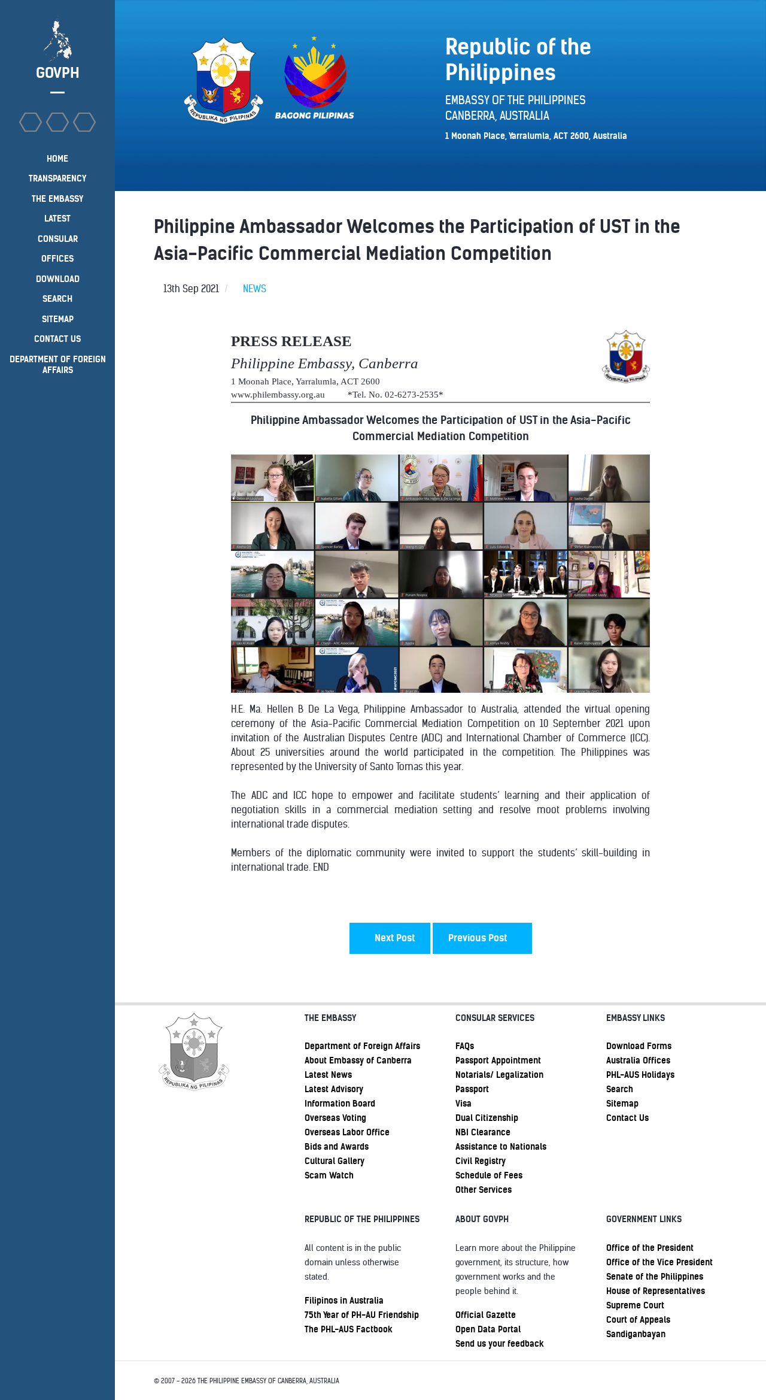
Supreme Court (635, 1305)
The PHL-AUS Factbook (349, 1329)
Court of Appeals (638, 1319)
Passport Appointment (498, 1060)
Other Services (483, 1189)
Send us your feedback (499, 1343)
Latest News (328, 1074)
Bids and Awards (337, 1146)
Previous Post (478, 938)
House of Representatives (655, 1291)
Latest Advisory (334, 1089)
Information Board (340, 1103)
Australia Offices (638, 1060)
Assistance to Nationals (500, 1146)
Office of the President (650, 1248)
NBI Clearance (482, 1132)
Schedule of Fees (488, 1175)
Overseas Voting (335, 1118)
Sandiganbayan (635, 1334)
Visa (463, 1103)
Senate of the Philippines (654, 1276)
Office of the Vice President (659, 1262)
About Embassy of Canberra (358, 1060)
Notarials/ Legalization (499, 1074)
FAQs (464, 1046)
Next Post (393, 938)
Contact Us (627, 1118)
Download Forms (638, 1046)
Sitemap (622, 1103)
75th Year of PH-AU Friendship (362, 1315)
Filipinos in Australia (344, 1300)
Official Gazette (485, 1315)
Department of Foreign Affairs (362, 1046)
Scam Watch (329, 1175)
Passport (472, 1089)
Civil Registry (480, 1161)
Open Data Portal (488, 1329)
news (254, 289)
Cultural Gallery (334, 1161)
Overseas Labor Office (347, 1132)
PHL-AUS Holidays (640, 1074)
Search (619, 1089)
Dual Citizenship (486, 1118)
